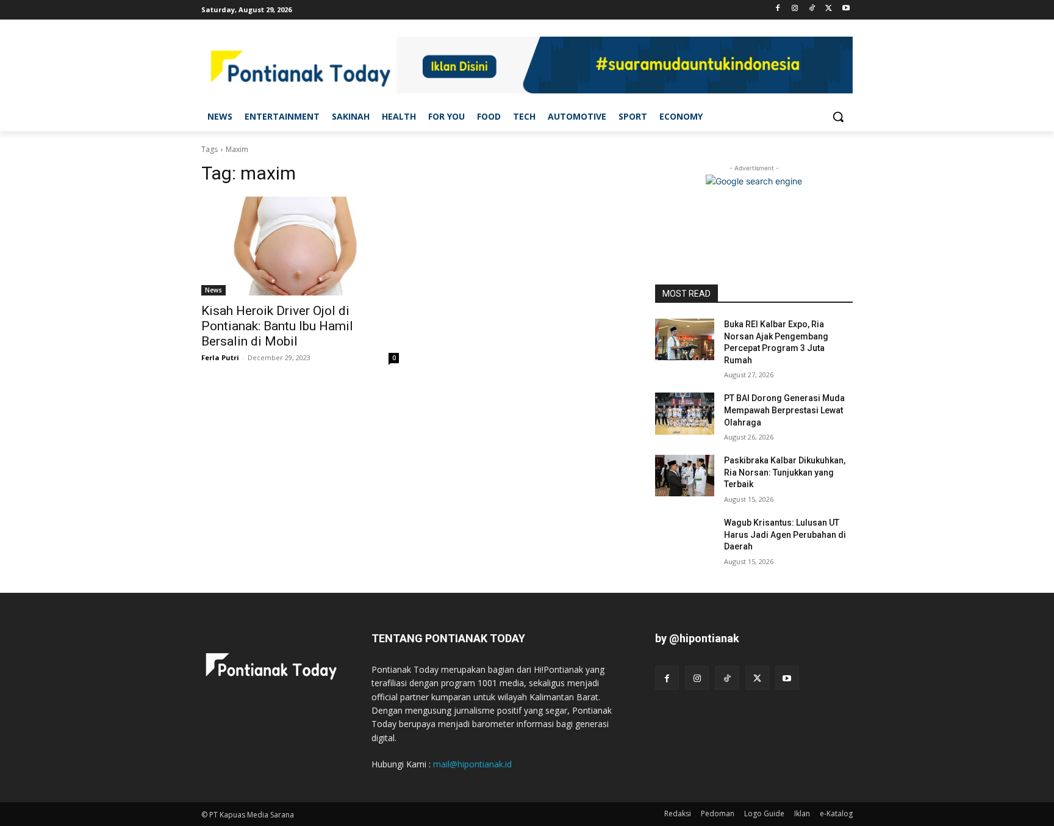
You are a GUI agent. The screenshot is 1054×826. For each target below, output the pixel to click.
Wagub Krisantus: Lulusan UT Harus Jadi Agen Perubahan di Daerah (785, 534)
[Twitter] (829, 9)
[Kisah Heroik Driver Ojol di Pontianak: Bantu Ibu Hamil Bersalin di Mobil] (300, 246)
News (213, 290)
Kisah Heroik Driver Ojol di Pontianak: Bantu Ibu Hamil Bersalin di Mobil (277, 326)
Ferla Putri (220, 357)
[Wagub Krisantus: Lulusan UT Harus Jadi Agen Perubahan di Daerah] (684, 538)
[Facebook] (778, 9)
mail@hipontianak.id (472, 764)
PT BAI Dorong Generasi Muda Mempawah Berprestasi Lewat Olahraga (784, 410)
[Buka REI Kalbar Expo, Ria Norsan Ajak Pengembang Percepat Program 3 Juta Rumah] (684, 339)
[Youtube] (846, 9)
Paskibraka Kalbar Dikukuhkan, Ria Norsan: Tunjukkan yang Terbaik (784, 472)
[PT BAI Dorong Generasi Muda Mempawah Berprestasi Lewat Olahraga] (684, 413)
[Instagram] (795, 9)
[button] (838, 116)
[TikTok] (812, 9)
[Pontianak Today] (298, 67)
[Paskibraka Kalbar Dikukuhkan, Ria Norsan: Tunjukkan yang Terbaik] (684, 475)
